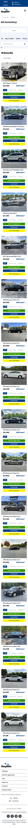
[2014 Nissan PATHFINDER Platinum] (14, 169)
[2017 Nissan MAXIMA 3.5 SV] (14, 256)
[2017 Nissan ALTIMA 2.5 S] (14, 386)
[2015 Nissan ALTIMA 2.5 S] (14, 473)
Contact (5, 786)
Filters (14, 30)
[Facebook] (8, 816)
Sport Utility (9, 39)
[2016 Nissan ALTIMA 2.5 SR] (14, 646)
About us (5, 782)
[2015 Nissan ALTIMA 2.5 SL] (14, 429)
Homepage (5, 17)
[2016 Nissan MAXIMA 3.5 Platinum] (14, 126)
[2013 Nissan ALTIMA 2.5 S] (14, 343)
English (6, 1)
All (2, 39)
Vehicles (5, 771)
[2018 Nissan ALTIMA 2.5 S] (14, 299)
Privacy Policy (6, 790)
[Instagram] (12, 816)
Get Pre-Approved (14, 94)
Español (5, 5)
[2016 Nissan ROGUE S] (14, 213)
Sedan (18, 39)
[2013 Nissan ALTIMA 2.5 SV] (14, 516)
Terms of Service (21, 822)
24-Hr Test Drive (14, 101)
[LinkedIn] (20, 816)
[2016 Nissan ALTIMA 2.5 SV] (14, 559)
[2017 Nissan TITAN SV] (14, 83)
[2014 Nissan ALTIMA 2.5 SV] (14, 603)
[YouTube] (16, 816)
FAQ (3, 779)
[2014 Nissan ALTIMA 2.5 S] (14, 732)
